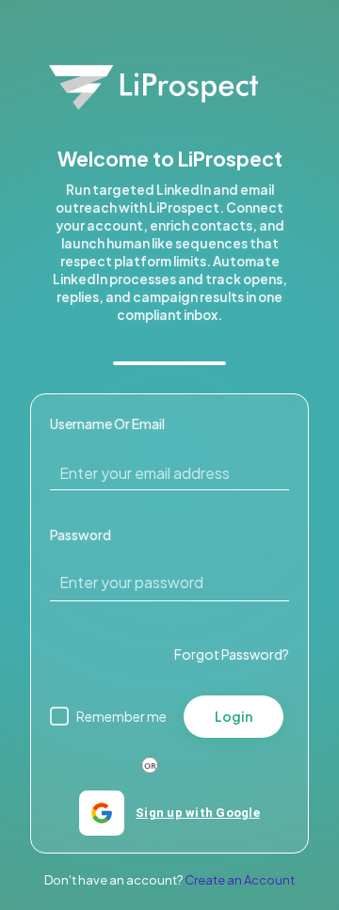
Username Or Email (107, 423)
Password (80, 534)
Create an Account (240, 879)
